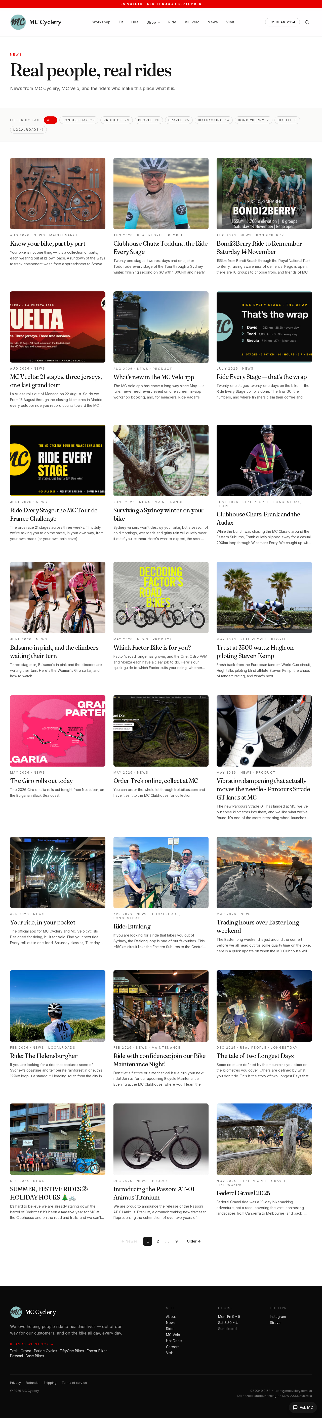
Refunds (32, 1383)
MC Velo (191, 22)
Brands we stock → (32, 1344)
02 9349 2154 (282, 22)
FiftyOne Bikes (72, 1351)
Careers (172, 1347)
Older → (194, 1241)
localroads (28, 129)
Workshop (101, 22)
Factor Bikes (97, 1351)
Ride (172, 22)
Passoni (16, 1356)
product (117, 120)
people (149, 120)
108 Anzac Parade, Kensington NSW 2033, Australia (274, 1396)
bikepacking (213, 120)
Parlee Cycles (45, 1351)
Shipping (50, 1383)
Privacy (15, 1383)
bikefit (287, 120)
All (50, 120)
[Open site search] (307, 22)
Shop (151, 22)
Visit (230, 22)
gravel (178, 120)
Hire (135, 22)
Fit (121, 22)
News (213, 22)
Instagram (278, 1316)
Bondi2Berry (253, 120)
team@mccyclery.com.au (293, 1391)
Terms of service (74, 1383)
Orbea (26, 1351)
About (171, 1316)
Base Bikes (35, 1356)
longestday (79, 120)
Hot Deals (174, 1341)
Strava (275, 1322)
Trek (14, 1351)
